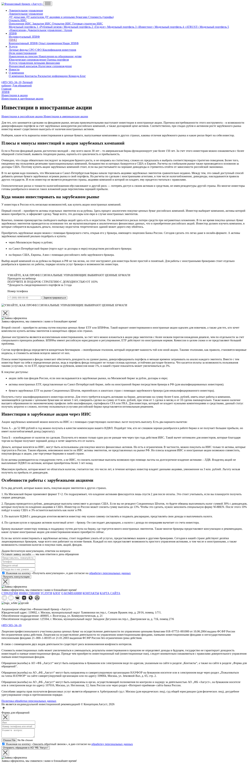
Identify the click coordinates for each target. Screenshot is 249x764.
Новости (14, 69)
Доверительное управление (26, 10)
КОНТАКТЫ (91, 593)
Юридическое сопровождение (28, 59)
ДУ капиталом (35, 17)
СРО (32, 49)
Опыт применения (51, 43)
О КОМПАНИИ (71, 593)
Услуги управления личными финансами (34, 62)
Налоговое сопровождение (55, 66)
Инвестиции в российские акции (22, 116)
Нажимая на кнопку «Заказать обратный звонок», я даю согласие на (69, 744)
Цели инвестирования (22, 53)
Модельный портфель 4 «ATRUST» (177, 26)
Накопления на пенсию (24, 56)
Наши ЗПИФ (71, 43)
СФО (38, 49)
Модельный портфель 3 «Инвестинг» (131, 26)
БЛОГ (57, 593)
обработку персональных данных (110, 573)
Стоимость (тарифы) (101, 17)
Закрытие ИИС (42, 23)
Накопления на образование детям (60, 56)
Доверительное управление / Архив (50, 30)
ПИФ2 (13, 40)
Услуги (13, 46)
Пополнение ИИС (20, 23)
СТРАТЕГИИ (9, 593)
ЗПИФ (13, 33)
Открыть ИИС (18, 20)
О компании (16, 72)
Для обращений (22, 85)
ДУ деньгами (17, 17)
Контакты (31, 76)
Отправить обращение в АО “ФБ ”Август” (25, 747)
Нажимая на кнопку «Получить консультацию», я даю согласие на (68, 573)
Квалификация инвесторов (59, 49)
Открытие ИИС (62, 23)
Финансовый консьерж (23, 66)
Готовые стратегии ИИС (87, 23)
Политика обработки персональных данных (28, 700)
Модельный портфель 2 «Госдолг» (85, 26)
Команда (74, 76)
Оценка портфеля (58, 59)
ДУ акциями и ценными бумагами (66, 17)
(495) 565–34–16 (11, 82)
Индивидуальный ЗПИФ (24, 36)
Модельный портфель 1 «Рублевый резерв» (36, 26)
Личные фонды (19, 49)
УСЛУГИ (46, 593)
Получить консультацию (16, 576)
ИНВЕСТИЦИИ (29, 593)
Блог (83, 76)
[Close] (5, 313)
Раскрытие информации (53, 76)
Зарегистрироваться (54, 297)
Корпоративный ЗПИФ (24, 43)
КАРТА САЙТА (110, 593)
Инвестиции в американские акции (66, 116)
